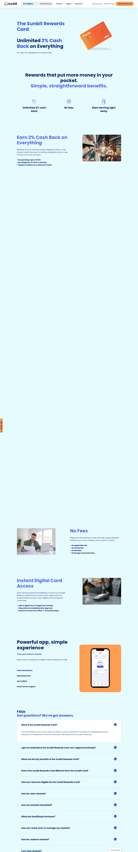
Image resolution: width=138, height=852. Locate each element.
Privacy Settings (115, 850)
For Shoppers (28, 4)
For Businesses (45, 4)
